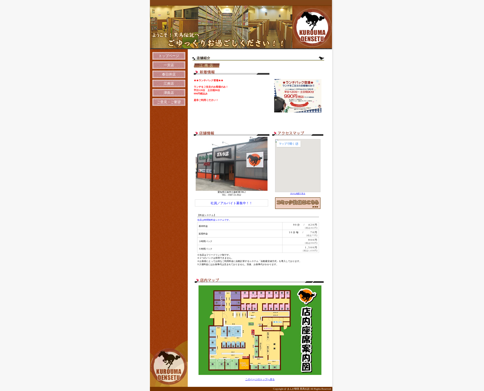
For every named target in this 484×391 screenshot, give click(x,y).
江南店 (169, 83)
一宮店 (169, 65)
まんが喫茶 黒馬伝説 (298, 389)
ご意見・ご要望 (169, 102)
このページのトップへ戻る (260, 379)
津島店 (169, 93)
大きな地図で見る (297, 193)
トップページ (169, 56)
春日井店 (169, 74)
